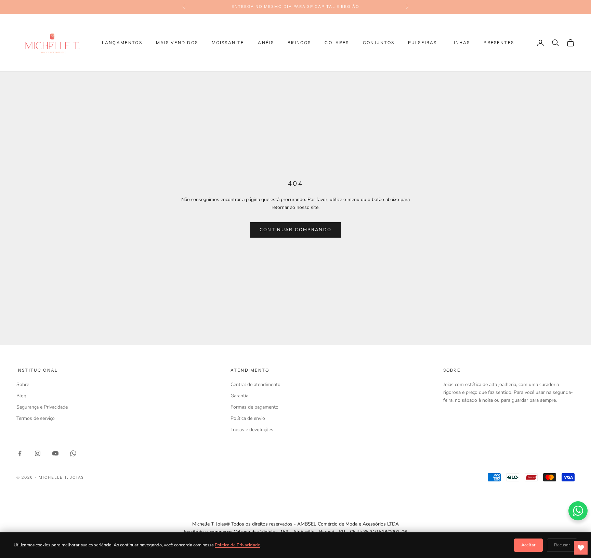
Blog (21, 396)
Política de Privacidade (237, 545)
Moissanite (228, 42)
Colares (337, 42)
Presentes (499, 42)
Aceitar (528, 545)
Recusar (562, 545)
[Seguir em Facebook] (19, 453)
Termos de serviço (35, 418)
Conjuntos (378, 42)
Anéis (266, 42)
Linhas (460, 42)
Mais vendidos (177, 42)
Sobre (22, 384)
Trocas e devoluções (252, 429)
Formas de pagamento (254, 407)
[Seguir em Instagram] (37, 453)
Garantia (239, 396)
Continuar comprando (295, 230)
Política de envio (248, 418)
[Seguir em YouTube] (55, 453)
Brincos (299, 42)
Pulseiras (422, 42)
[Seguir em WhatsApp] (73, 453)
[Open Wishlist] (581, 548)
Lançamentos (122, 42)
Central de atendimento (255, 384)
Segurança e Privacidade (42, 407)
